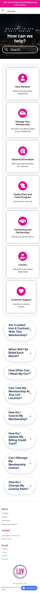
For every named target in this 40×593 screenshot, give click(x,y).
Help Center (11, 11)
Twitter (4, 552)
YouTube (5, 559)
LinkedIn (4, 556)
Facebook (5, 549)
